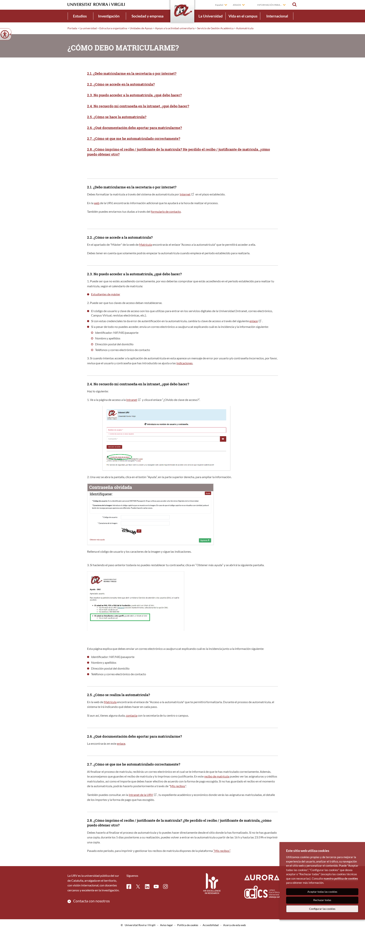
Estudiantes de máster (105, 294)
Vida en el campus (243, 16)
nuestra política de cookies (341, 878)
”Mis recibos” (221, 850)
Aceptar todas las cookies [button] (322, 891)
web (96, 203)
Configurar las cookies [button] (322, 908)
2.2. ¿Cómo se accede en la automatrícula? (121, 84)
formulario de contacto (166, 211)
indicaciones (184, 363)
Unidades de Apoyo (141, 28)
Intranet (131, 399)
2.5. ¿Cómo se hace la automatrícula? (116, 117)
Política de (187, 925)
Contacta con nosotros (91, 901)
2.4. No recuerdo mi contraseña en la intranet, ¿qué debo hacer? (138, 106)
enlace (253, 321)
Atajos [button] (237, 4)
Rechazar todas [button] (322, 900)
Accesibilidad (211, 925)
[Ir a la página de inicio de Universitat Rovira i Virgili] (96, 4)
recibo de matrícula (216, 776)
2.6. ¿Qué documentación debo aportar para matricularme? (134, 127)
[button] (294, 4)
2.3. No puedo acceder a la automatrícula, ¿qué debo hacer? (134, 95)
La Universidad (210, 16)
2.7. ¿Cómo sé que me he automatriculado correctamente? (133, 138)
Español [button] (219, 4)
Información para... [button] (269, 4)
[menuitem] (79, 16)
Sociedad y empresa (147, 16)
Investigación (109, 16)
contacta (131, 715)
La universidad (88, 28)
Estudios (80, 16)
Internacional (277, 16)
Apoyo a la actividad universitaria (174, 28)
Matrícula (145, 244)
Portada (72, 28)
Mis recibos (177, 786)
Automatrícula (244, 28)
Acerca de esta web (234, 925)
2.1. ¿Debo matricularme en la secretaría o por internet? (131, 73)
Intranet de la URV (141, 794)
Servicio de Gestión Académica (215, 28)
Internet (185, 194)
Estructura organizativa (113, 28)
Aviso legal (166, 925)
